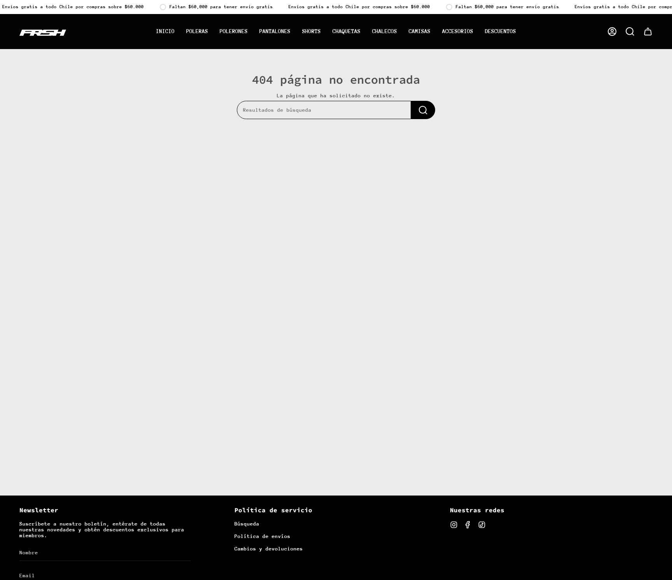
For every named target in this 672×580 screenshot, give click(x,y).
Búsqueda (246, 524)
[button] (630, 31)
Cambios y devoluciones (268, 549)
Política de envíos (262, 536)
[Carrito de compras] (648, 31)
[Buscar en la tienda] (423, 110)
